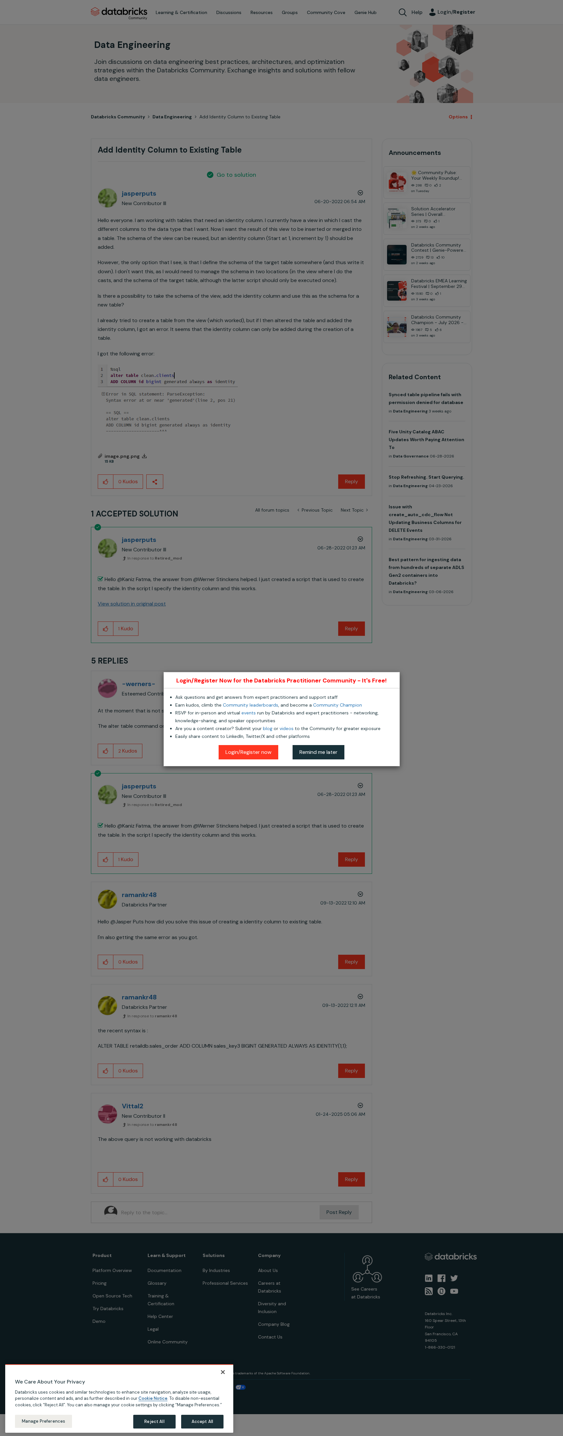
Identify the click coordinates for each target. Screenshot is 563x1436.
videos (287, 728)
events (248, 713)
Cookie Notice (152, 1398)
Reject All (154, 1421)
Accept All (202, 1421)
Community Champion (337, 705)
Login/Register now (248, 752)
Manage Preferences (43, 1421)
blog (267, 728)
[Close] (223, 1372)
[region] (119, 1398)
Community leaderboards (250, 705)
